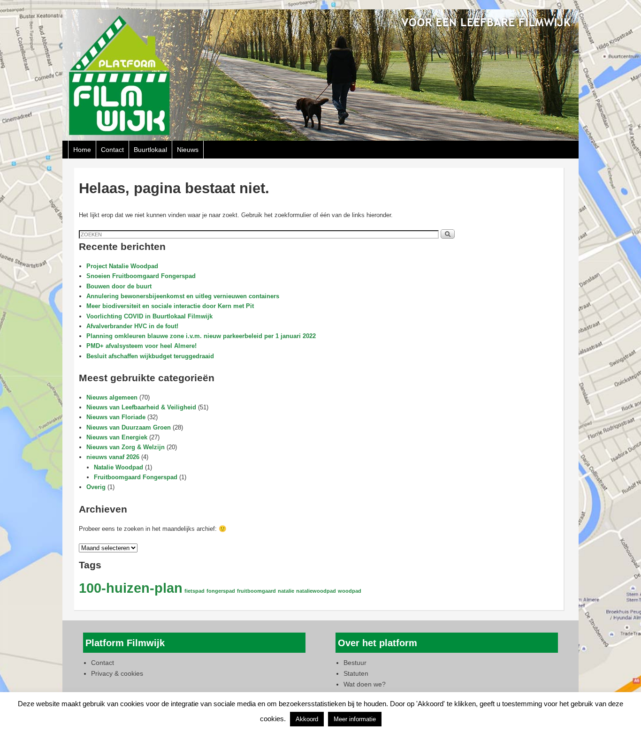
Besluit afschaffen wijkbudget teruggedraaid (150, 356)
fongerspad (220, 591)
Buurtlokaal (150, 149)
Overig (96, 487)
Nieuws (187, 149)
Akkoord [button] (307, 719)
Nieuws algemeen (111, 397)
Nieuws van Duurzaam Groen (128, 427)
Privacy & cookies (117, 673)
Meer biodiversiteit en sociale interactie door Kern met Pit (170, 305)
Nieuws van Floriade (115, 417)
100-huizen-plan (131, 588)
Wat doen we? (364, 684)
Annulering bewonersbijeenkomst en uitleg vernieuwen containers (182, 296)
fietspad (194, 591)
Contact (112, 149)
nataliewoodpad (316, 591)
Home (82, 149)
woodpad (349, 591)
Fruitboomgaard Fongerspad (135, 477)
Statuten (355, 673)
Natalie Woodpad (118, 467)
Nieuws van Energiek (116, 437)
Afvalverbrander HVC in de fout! (132, 326)
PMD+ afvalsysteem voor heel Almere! (141, 345)
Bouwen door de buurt (119, 286)
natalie (286, 591)
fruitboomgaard (256, 591)
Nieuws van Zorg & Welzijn (125, 447)
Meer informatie (355, 719)
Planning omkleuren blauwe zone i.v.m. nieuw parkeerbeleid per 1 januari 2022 (201, 336)
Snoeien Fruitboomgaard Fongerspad (141, 275)
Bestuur (354, 662)
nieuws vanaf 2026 (112, 456)
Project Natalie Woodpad (122, 266)
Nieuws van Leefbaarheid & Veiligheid (141, 407)
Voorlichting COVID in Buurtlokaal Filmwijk (149, 316)
